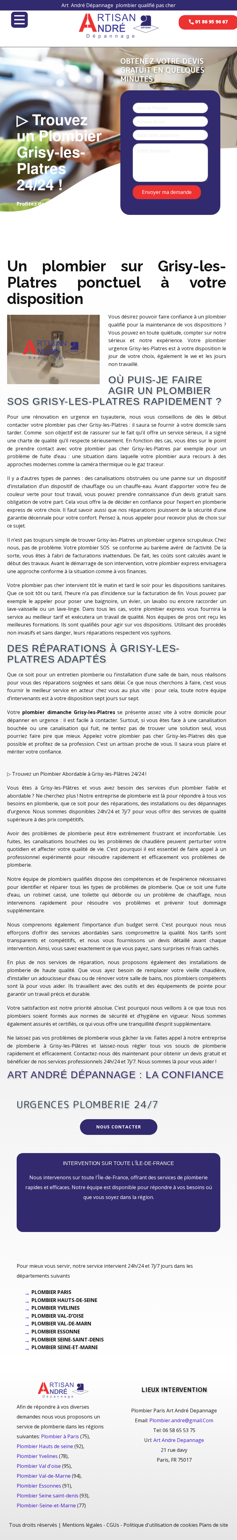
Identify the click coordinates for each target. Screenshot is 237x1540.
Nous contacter (118, 1127)
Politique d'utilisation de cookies (160, 1525)
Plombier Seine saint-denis (47, 1495)
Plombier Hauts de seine (45, 1446)
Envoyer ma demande (167, 191)
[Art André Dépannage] (118, 25)
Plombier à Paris (60, 1436)
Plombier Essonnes (39, 1485)
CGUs (112, 1525)
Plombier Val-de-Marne (44, 1475)
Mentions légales (82, 1525)
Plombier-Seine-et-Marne (46, 1505)
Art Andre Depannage (178, 1440)
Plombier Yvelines (37, 1456)
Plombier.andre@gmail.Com (181, 1420)
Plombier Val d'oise (39, 1466)
